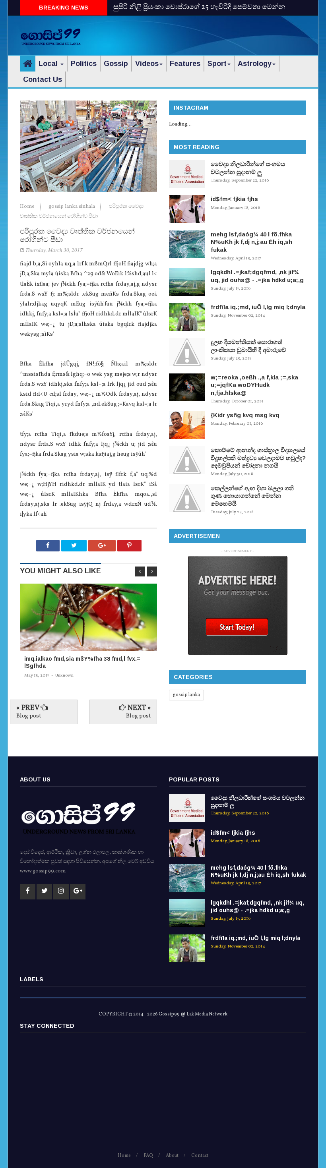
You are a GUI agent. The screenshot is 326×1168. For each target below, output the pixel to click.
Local (49, 64)
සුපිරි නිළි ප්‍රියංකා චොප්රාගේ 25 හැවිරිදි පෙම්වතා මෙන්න (199, 7)
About (172, 1155)
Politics (84, 64)
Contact (199, 1155)
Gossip (116, 64)
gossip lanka (186, 695)
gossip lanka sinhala (72, 206)
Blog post (28, 716)
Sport (217, 64)
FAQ (148, 1155)
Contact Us (42, 79)
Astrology (255, 64)
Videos (147, 64)
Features (185, 64)
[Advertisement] (213, 34)
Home (28, 206)
